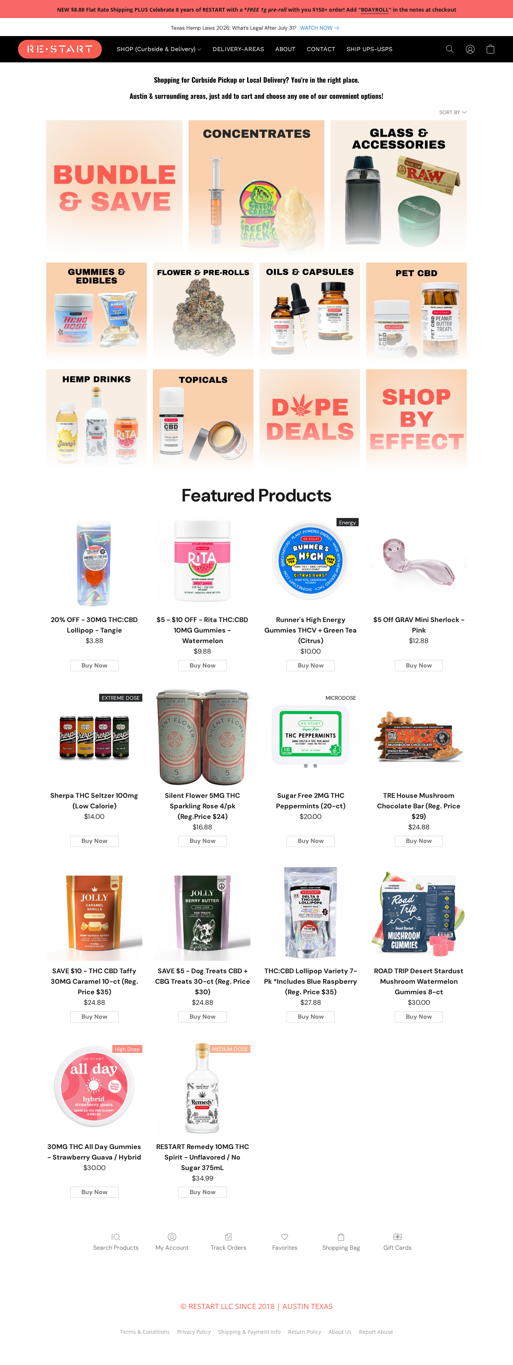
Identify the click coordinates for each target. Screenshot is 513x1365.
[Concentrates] (257, 188)
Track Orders (228, 1248)
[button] (60, 49)
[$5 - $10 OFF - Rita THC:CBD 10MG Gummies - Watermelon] (202, 562)
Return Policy (304, 1331)
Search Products (116, 1248)
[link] (321, 27)
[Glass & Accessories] (398, 188)
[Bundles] (114, 188)
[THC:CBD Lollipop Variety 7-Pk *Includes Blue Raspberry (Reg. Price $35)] (311, 913)
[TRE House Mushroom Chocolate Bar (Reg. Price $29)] (419, 737)
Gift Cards (397, 1248)
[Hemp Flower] (203, 313)
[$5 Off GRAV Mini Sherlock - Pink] (419, 562)
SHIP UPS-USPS (369, 49)
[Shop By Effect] (416, 419)
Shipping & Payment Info (249, 1331)
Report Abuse (376, 1331)
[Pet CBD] (416, 313)
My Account (172, 1248)
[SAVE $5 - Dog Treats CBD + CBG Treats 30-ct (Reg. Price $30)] (202, 913)
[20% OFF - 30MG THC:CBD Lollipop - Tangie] (94, 562)
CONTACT (321, 49)
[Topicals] (203, 419)
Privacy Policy (194, 1331)
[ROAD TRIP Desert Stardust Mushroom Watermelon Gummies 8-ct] (419, 913)
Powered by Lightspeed (256, 1345)
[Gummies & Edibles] (96, 313)
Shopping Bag (341, 1248)
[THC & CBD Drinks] (96, 419)
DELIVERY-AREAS (238, 49)
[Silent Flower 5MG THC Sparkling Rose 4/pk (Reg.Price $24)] (202, 737)
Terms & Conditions (145, 1331)
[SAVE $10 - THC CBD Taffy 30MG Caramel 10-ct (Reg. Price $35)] (94, 913)
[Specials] (310, 419)
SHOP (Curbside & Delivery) (157, 49)
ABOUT (285, 49)
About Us (340, 1331)
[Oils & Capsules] (310, 313)
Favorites (284, 1248)
